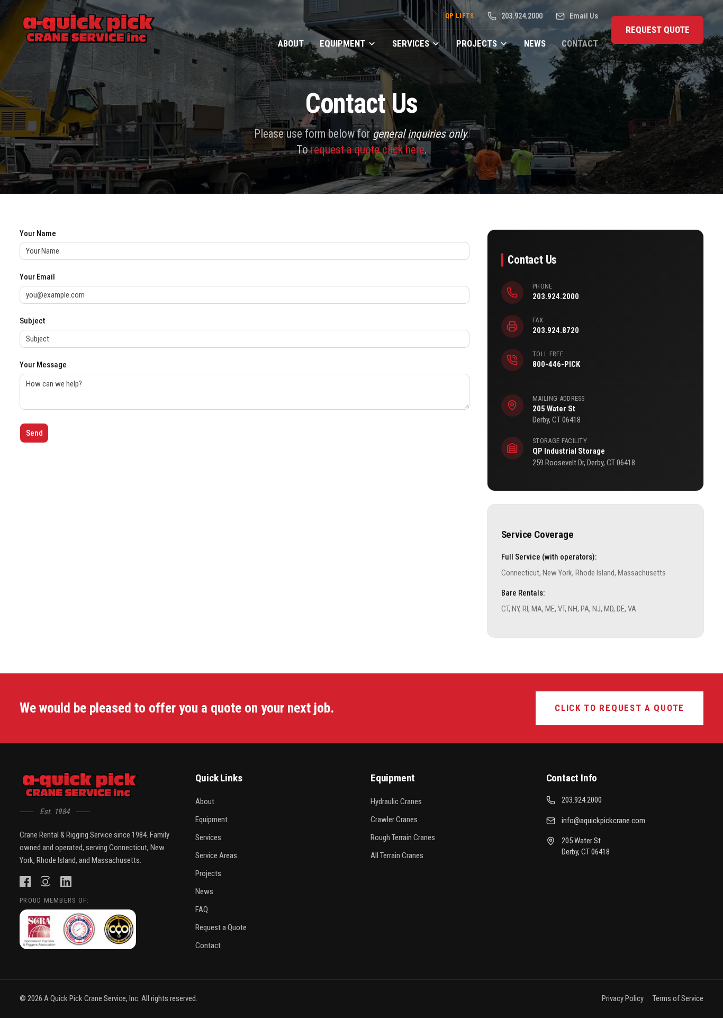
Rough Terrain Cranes (402, 837)
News (204, 891)
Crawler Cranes (394, 819)
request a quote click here (367, 149)
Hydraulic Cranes (396, 801)
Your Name (38, 234)
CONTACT (580, 43)
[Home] (81, 786)
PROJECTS (476, 43)
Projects (208, 873)
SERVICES (410, 43)
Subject (32, 321)
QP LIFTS (459, 16)
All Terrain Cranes (396, 855)
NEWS (535, 43)
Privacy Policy (623, 998)
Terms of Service (678, 998)
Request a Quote (221, 927)
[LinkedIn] (65, 881)
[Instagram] (45, 881)
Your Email (37, 277)
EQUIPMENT (342, 43)
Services (208, 837)
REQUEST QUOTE (658, 29)
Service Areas (216, 855)
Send (34, 433)
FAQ (201, 909)
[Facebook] (25, 881)
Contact (208, 945)
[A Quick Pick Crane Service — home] (89, 30)
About (204, 801)
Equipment (211, 819)
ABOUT (291, 43)
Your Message (43, 365)
